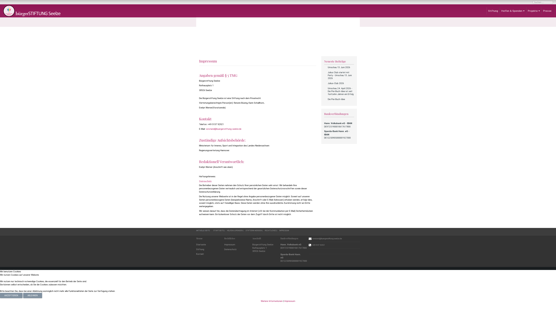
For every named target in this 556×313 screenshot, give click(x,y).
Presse (547, 10)
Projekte (533, 10)
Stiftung (493, 10)
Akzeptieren (11, 295)
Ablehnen (33, 295)
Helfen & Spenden (511, 10)
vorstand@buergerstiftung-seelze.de (223, 129)
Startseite (201, 244)
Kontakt (200, 254)
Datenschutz (230, 249)
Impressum (229, 244)
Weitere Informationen (272, 301)
